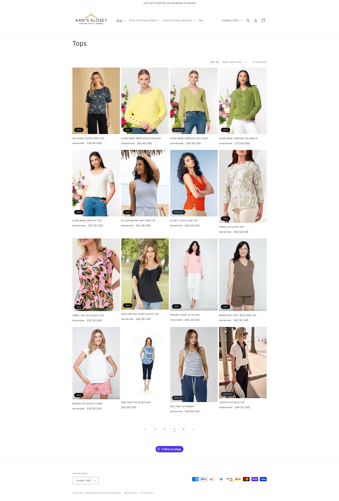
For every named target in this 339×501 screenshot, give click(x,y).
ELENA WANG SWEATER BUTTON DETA (141, 138)
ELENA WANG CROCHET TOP (87, 220)
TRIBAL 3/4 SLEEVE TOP (231, 227)
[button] (120, 20)
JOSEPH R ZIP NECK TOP (232, 402)
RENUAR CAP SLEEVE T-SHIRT (87, 403)
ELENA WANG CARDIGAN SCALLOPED (189, 138)
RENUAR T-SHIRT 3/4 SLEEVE (185, 315)
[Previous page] (146, 429)
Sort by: (215, 61)
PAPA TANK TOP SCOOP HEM (136, 402)
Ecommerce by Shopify (110, 493)
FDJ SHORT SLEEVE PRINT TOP (88, 138)
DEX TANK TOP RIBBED (182, 406)
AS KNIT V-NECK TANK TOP (184, 220)
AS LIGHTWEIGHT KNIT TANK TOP (138, 220)
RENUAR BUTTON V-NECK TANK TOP (237, 315)
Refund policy (130, 492)
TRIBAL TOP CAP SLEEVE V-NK (88, 315)
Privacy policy (147, 492)
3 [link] (174, 429)
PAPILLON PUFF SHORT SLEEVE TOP (140, 314)
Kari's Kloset (85, 493)
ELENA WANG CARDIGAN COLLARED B (238, 138)
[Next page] (193, 429)
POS (94, 493)
